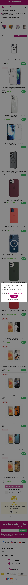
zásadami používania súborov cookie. (15, 293)
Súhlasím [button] (14, 296)
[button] (14, 299)
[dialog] (14, 292)
